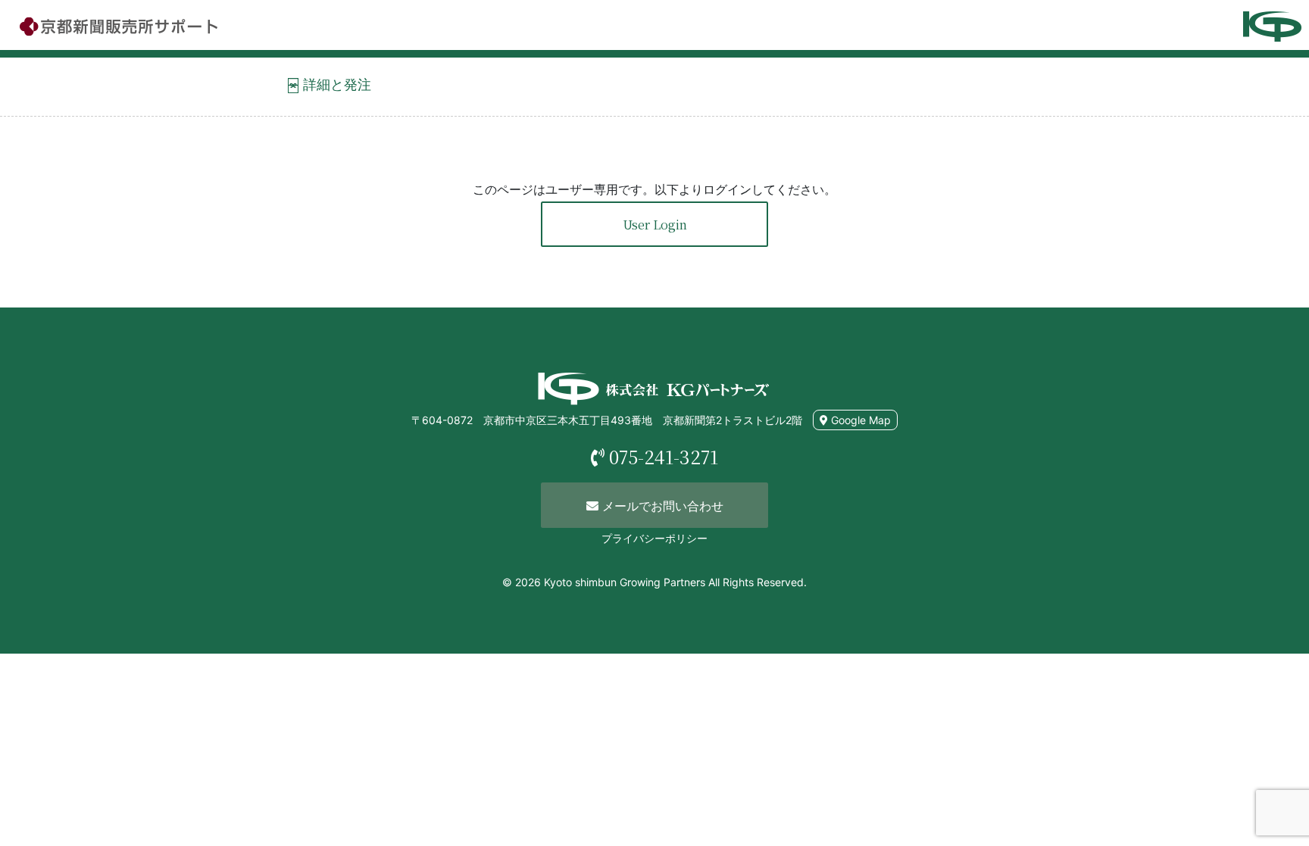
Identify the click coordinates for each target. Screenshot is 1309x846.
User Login (655, 224)
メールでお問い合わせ (660, 506)
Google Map (859, 420)
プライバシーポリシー (654, 538)
